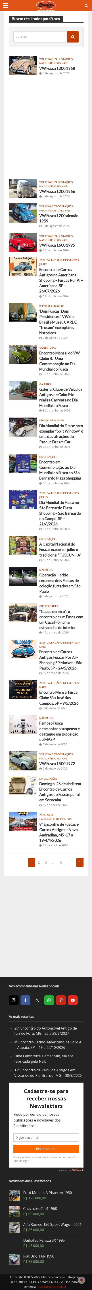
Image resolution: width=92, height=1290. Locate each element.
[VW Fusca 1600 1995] (23, 242)
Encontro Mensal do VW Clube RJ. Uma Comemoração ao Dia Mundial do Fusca (59, 361)
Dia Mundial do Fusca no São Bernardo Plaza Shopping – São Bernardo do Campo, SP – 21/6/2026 (60, 513)
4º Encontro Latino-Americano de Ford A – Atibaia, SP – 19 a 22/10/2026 (47, 1045)
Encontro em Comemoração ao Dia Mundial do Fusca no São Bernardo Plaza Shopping (60, 470)
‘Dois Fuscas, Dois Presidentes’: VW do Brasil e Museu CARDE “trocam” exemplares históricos (58, 322)
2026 (42, 260)
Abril (49, 815)
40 (60, 862)
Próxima (80, 862)
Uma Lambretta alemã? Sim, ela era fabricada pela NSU (43, 1058)
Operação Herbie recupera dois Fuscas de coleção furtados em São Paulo (60, 583)
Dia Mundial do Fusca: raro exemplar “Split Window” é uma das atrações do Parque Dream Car (61, 433)
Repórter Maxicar (51, 306)
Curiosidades (48, 606)
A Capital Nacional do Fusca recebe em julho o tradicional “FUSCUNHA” (60, 549)
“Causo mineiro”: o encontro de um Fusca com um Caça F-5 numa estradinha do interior (61, 619)
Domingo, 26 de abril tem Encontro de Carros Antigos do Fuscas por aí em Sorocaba (60, 791)
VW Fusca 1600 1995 (57, 245)
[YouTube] (73, 1000)
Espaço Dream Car (51, 420)
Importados (47, 210)
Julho (43, 264)
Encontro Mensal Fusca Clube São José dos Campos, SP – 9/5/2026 (59, 697)
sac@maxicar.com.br (52, 1287)
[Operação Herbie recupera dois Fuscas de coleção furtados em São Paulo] (23, 576)
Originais (60, 63)
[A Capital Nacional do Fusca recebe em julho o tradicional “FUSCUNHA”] (23, 545)
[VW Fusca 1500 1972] (23, 760)
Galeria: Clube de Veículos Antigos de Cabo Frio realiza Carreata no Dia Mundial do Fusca (60, 397)
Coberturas (47, 347)
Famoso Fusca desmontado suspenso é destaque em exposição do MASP (59, 731)
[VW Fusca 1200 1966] (23, 188)
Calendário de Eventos (62, 260)
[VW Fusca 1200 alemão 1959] (23, 212)
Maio (42, 646)
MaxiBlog (46, 569)
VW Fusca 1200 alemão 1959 (58, 218)
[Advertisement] (46, 126)
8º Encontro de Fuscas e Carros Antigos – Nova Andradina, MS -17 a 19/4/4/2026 (59, 832)
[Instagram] (14, 1000)
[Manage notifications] (81, 1280)
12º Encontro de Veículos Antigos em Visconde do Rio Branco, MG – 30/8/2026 (48, 1073)
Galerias (45, 384)
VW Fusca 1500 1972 (57, 763)
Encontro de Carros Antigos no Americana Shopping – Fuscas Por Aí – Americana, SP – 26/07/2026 (61, 280)
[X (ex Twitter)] (37, 1000)
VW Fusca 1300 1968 (57, 68)
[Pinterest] (61, 1000)
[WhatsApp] (49, 1000)
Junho (43, 497)
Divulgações (48, 456)
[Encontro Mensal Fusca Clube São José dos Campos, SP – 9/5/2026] (23, 689)
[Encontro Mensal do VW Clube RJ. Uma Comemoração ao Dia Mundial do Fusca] (23, 354)
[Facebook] (25, 1000)
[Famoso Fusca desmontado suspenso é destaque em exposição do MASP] (23, 724)
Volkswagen (48, 59)
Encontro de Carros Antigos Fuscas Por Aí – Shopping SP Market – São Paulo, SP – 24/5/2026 (60, 659)
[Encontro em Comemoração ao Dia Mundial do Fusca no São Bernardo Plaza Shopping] (23, 463)
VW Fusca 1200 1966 (57, 191)
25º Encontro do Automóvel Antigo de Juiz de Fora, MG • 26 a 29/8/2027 (45, 1031)
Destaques (65, 59)
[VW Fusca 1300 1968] (23, 65)
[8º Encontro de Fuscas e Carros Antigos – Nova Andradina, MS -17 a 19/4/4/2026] (23, 821)
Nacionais (46, 63)
